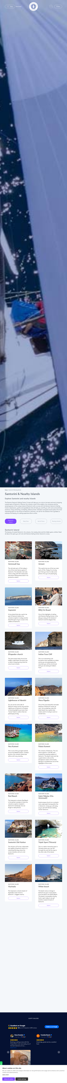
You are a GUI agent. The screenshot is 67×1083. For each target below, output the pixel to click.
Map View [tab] (26, 521)
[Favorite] (51, 6)
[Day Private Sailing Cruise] (26, 946)
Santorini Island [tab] (10, 521)
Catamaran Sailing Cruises (21, 974)
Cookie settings (22, 1079)
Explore (18, 581)
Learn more (5, 1074)
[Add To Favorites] (42, 929)
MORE (11, 997)
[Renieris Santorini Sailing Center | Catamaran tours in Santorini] (33, 6)
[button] (55, 919)
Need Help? (18, 6)
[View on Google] (12, 1035)
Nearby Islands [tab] (56, 521)
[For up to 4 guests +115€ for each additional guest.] (14, 994)
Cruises (58, 6)
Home (6, 490)
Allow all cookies (8, 1079)
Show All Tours (46, 919)
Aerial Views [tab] (41, 521)
